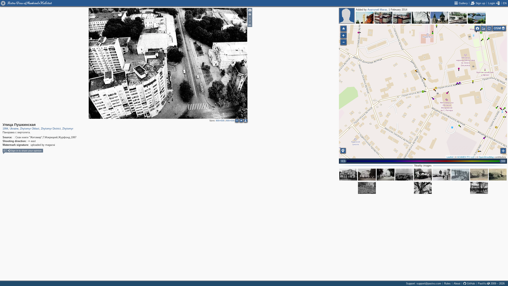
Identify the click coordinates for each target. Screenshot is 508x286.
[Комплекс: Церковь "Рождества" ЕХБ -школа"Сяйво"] (383, 18)
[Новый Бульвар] (477, 18)
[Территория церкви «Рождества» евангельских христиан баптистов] (421, 18)
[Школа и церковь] (365, 18)
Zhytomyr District (51, 128)
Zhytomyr (67, 128)
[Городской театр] (348, 175)
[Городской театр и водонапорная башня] (498, 175)
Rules (447, 283)
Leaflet (450, 156)
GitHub (470, 283)
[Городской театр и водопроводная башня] (479, 175)
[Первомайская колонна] (423, 175)
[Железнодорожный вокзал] (458, 18)
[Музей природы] (439, 18)
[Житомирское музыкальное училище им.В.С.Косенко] (479, 188)
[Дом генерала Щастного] (385, 175)
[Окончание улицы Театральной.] (441, 175)
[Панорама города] (404, 175)
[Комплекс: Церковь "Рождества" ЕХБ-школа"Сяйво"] (402, 18)
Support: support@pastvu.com (423, 283)
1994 (5, 128)
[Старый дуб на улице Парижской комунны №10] (423, 188)
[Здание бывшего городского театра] (367, 175)
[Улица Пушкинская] (423, 91)
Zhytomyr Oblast (29, 128)
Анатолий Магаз (377, 9)
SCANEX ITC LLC (466, 156)
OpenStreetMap (486, 156)
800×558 (220, 120)
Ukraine (14, 128)
